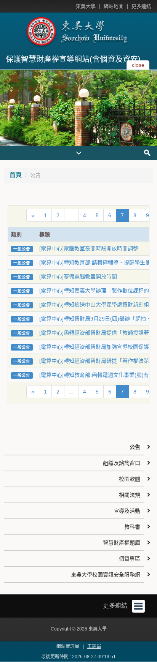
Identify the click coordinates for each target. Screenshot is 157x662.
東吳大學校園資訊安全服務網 (105, 575)
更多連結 (141, 6)
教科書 (132, 527)
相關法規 (129, 495)
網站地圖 (113, 6)
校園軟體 (129, 479)
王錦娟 (94, 646)
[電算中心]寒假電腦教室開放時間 (78, 276)
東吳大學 (86, 6)
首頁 (16, 175)
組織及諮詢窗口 (121, 463)
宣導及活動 (127, 511)
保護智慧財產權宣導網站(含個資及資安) (73, 59)
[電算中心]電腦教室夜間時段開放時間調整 (88, 248)
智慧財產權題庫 (121, 543)
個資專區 (129, 559)
